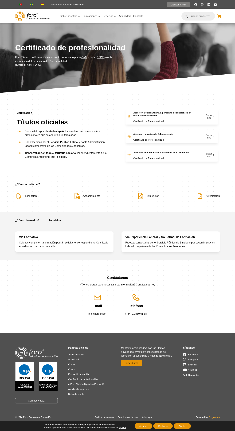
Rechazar (163, 426)
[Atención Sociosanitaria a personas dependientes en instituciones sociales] (129, 116)
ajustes (122, 427)
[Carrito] (219, 16)
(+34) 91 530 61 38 (136, 313)
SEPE (100, 57)
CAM (84, 57)
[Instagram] (202, 4)
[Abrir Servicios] (115, 16)
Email (97, 306)
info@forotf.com (97, 313)
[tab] (28, 221)
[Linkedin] (209, 4)
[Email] (97, 297)
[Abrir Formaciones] (99, 16)
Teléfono (136, 306)
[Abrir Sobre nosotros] (79, 16)
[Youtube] (215, 4)
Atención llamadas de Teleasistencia (153, 134)
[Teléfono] (136, 297)
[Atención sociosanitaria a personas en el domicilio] (129, 155)
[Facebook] (196, 4)
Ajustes (182, 426)
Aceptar (143, 426)
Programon (214, 417)
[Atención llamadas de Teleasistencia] (129, 136)
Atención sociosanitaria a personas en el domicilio (161, 152)
